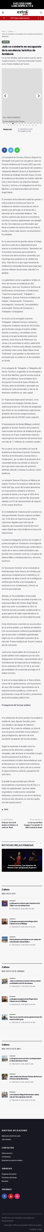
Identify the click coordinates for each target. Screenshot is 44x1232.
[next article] (38, 18)
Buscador (5, 1181)
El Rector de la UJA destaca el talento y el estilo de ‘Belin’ (10, 825)
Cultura (10, 31)
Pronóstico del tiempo (9, 1177)
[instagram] (17, 1196)
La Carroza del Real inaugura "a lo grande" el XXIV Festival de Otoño (33, 825)
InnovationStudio (7, 1221)
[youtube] (10, 1196)
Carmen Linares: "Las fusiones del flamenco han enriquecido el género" (22, 866)
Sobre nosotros (7, 1153)
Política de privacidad (20, 1225)
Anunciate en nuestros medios (12, 1160)
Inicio (3, 31)
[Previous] (5, 95)
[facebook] (4, 150)
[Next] (38, 95)
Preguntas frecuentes (9, 1174)
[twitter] (10, 150)
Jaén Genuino (6, 1139)
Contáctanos (6, 1157)
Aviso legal (8, 1225)
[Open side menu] (3, 12)
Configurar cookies (35, 1229)
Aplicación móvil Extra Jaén (11, 1136)
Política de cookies (34, 1225)
